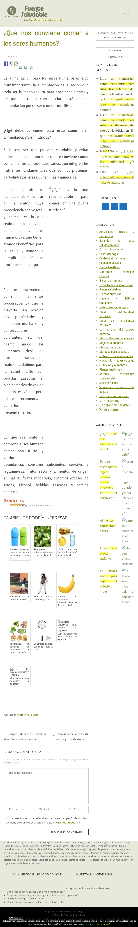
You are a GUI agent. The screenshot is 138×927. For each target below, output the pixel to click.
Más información (103, 924)
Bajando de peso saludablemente (52, 842)
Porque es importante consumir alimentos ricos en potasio (67, 601)
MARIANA (107, 151)
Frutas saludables (110, 289)
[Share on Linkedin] (26, 68)
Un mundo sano (109, 400)
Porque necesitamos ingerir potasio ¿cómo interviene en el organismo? (42, 895)
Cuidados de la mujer (112, 258)
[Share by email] (32, 68)
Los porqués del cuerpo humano (43, 853)
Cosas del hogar (109, 254)
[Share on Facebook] (6, 63)
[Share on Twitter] (11, 63)
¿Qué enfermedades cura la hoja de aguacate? (117, 177)
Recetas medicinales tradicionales (20, 860)
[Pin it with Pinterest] (21, 68)
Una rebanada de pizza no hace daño (25, 898)
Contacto (81, 915)
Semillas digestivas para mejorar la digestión (67, 637)
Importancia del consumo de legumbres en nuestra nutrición (19, 648)
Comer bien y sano (111, 249)
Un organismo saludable (114, 405)
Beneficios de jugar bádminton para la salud (43, 647)
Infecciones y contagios (113, 307)
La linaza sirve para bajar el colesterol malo (108, 581)
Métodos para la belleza (114, 351)
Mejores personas (110, 347)
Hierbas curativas (110, 294)
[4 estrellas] (20, 504)
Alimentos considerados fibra (108, 525)
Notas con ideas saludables (116, 356)
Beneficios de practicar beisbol (19, 598)
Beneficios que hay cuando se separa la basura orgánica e (19, 553)
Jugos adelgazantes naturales (104, 849)
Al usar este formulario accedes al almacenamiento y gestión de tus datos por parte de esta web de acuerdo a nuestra (47, 820)
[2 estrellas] (14, 504)
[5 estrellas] (23, 504)
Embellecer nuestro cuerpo (116, 285)
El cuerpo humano (110, 280)
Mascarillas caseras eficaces (116, 338)
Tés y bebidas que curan (114, 396)
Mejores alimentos (111, 343)
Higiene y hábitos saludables (49, 849)
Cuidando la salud (110, 263)
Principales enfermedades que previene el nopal (43, 552)
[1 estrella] (11, 504)
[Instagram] (123, 206)
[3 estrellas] (17, 504)
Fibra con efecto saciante (108, 553)
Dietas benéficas (109, 267)
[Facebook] (105, 206)
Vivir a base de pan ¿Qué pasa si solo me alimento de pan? (36, 892)
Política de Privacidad (66, 822)
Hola (126, 13)
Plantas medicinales (111, 369)
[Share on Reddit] (16, 63)
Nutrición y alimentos (27, 715)
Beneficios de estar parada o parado (43, 598)
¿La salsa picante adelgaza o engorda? (19, 681)
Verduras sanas (108, 409)
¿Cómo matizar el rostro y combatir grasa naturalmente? (35, 902)
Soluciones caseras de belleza (70, 860)
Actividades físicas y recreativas (19, 842)
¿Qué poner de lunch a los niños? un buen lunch (67, 552)
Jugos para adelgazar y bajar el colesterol (89, 888)
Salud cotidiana (108, 383)
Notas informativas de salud (116, 360)
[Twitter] (114, 206)
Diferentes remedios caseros (55, 846)
